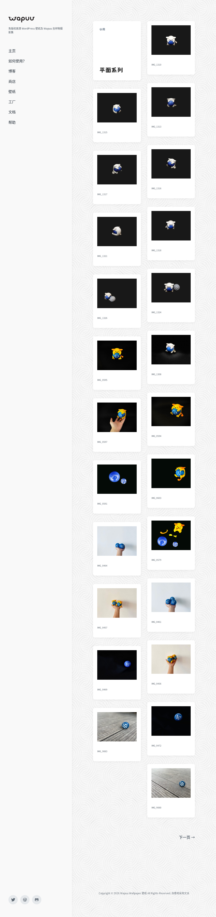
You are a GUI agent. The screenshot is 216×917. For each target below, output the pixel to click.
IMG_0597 (102, 441)
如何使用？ (17, 60)
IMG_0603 (156, 497)
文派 (186, 893)
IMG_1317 (102, 194)
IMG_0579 (156, 559)
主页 (12, 50)
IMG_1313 (156, 126)
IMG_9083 (102, 751)
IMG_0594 (156, 436)
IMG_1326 (102, 318)
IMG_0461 (156, 621)
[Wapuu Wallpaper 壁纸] (21, 19)
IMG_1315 (102, 132)
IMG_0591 (102, 503)
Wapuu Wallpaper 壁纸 (133, 893)
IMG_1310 (156, 64)
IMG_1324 (156, 312)
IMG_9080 (156, 807)
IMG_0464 (102, 565)
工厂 (12, 101)
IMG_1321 (102, 256)
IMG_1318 (156, 250)
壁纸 (12, 91)
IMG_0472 (156, 745)
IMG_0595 (102, 379)
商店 (12, 81)
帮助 (12, 122)
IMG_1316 (156, 188)
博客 (12, 71)
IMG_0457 (102, 627)
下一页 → (187, 837)
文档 (12, 111)
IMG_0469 (102, 689)
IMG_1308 (156, 374)
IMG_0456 (156, 683)
